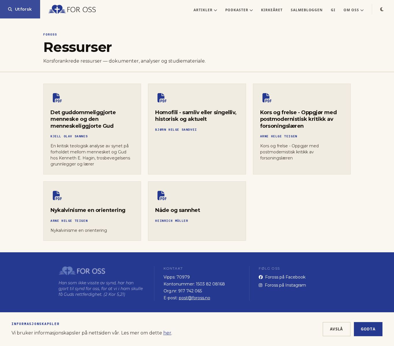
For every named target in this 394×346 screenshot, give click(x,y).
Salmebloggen (307, 9)
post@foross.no (194, 297)
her (167, 333)
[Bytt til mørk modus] (382, 9)
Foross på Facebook (285, 277)
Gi (333, 9)
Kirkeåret (272, 9)
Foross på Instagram (285, 285)
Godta (368, 329)
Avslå (336, 329)
